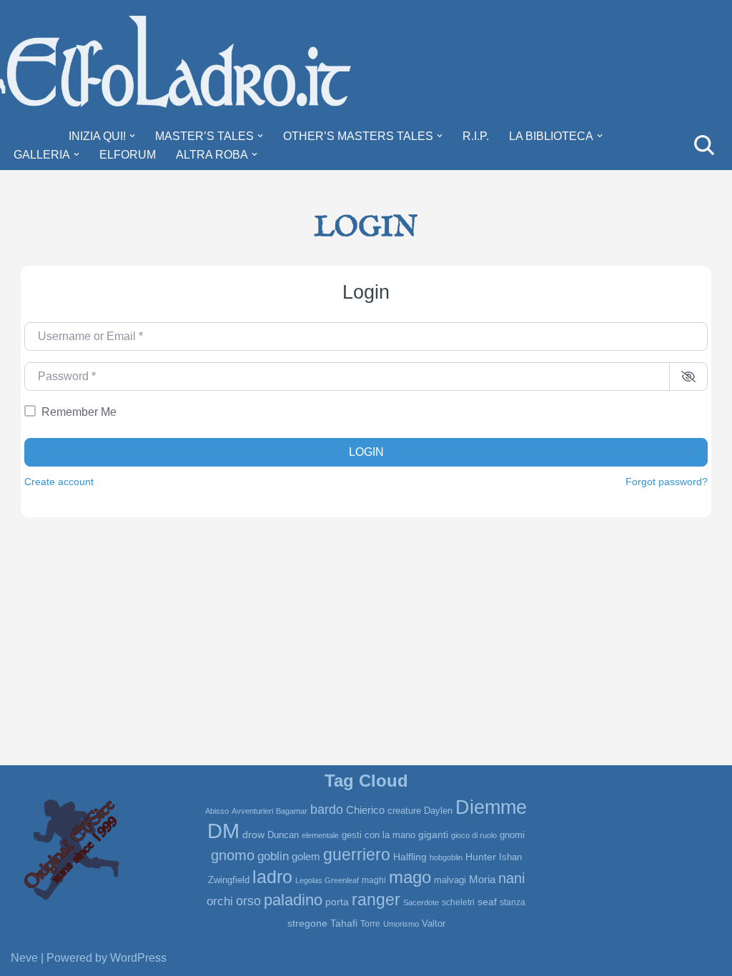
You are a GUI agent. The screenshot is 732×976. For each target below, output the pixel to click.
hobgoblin (446, 857)
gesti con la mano (378, 835)
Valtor (433, 923)
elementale (320, 835)
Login (31, 136)
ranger (376, 900)
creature (404, 810)
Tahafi (343, 923)
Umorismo (401, 924)
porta (337, 901)
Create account (59, 482)
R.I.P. (476, 136)
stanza (512, 902)
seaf (487, 901)
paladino (293, 900)
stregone (307, 923)
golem (306, 856)
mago (410, 877)
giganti (433, 834)
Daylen (438, 810)
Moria (482, 879)
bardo (326, 809)
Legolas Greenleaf (327, 880)
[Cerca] (704, 145)
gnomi (512, 835)
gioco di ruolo (474, 835)
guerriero (356, 854)
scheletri (458, 902)
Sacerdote (421, 902)
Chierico (365, 810)
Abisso (217, 811)
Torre (370, 924)
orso (248, 901)
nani (511, 878)
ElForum (127, 155)
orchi (220, 901)
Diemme (491, 807)
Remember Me (79, 412)
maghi (374, 880)
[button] (132, 136)
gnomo (232, 855)
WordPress (138, 958)
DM (223, 830)
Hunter (480, 856)
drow (253, 834)
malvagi (450, 880)
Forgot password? (666, 482)
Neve (24, 958)
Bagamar (291, 811)
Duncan (283, 835)
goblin (273, 856)
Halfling (410, 857)
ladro (272, 877)
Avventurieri (252, 811)
